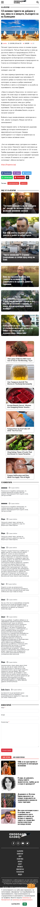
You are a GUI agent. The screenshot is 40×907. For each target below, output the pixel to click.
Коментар (5, 722)
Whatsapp (8, 177)
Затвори (15, 904)
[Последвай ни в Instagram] (18, 843)
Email (3, 715)
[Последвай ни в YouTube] (23, 843)
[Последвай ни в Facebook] (13, 843)
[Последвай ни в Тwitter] (27, 843)
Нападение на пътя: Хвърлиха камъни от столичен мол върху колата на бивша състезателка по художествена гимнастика (20, 329)
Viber (18, 173)
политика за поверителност (22, 900)
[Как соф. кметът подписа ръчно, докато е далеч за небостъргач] (20, 227)
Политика (20, 859)
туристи (24, 183)
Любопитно (20, 869)
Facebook (7, 173)
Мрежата (20, 867)
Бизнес (20, 861)
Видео (20, 874)
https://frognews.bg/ (8, 165)
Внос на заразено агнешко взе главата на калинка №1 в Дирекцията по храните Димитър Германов (18, 280)
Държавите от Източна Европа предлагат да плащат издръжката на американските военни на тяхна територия (27, 798)
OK (24, 904)
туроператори (13, 183)
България (5, 7)
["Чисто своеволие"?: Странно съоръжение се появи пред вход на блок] (20, 251)
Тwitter (28, 173)
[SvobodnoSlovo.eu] (20, 836)
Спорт (20, 864)
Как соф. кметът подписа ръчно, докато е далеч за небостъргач (17, 233)
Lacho (5, 43)
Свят (20, 856)
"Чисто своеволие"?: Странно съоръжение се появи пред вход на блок (19, 257)
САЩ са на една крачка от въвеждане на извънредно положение (28, 763)
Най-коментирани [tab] (19, 757)
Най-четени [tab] (6, 757)
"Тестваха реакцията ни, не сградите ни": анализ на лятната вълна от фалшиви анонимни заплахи (19, 208)
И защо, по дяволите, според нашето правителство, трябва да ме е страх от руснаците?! (28, 781)
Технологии (20, 872)
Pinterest (20, 177)
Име (3, 707)
